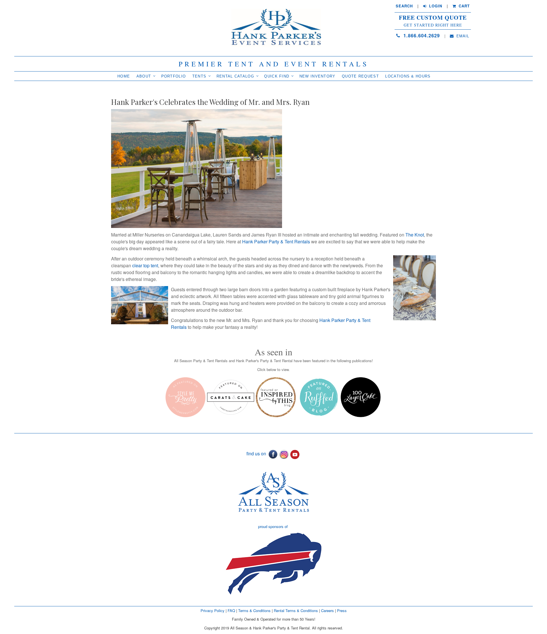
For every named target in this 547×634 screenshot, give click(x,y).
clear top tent (145, 265)
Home (123, 76)
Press (342, 610)
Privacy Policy (212, 610)
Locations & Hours (407, 76)
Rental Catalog (235, 76)
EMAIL (462, 35)
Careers (328, 610)
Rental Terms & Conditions (296, 610)
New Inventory (317, 76)
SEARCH (404, 6)
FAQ (231, 610)
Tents (199, 76)
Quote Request (360, 76)
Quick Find (276, 76)
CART (463, 6)
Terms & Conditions (254, 610)
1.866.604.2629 (421, 35)
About (143, 76)
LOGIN (435, 6)
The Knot (414, 234)
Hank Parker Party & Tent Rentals (276, 241)
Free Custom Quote (433, 18)
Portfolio (173, 76)
